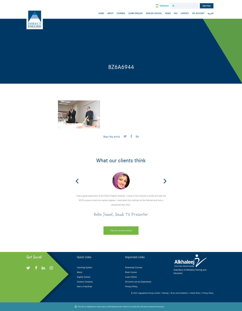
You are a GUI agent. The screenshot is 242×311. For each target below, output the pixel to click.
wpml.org (100, 307)
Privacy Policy (131, 286)
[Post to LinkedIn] (137, 136)
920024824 (164, 6)
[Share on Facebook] (131, 136)
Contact (185, 13)
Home (101, 13)
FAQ (175, 13)
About (110, 13)
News (168, 13)
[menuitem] (209, 13)
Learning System (84, 267)
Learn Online (131, 277)
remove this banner (156, 307)
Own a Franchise (84, 286)
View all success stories (121, 230)
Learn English (135, 13)
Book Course (131, 272)
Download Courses (133, 267)
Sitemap (165, 293)
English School (154, 13)
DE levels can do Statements (138, 282)
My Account (198, 13)
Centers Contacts (85, 282)
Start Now (207, 6)
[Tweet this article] (125, 136)
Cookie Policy (195, 293)
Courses (121, 13)
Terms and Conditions (179, 293)
